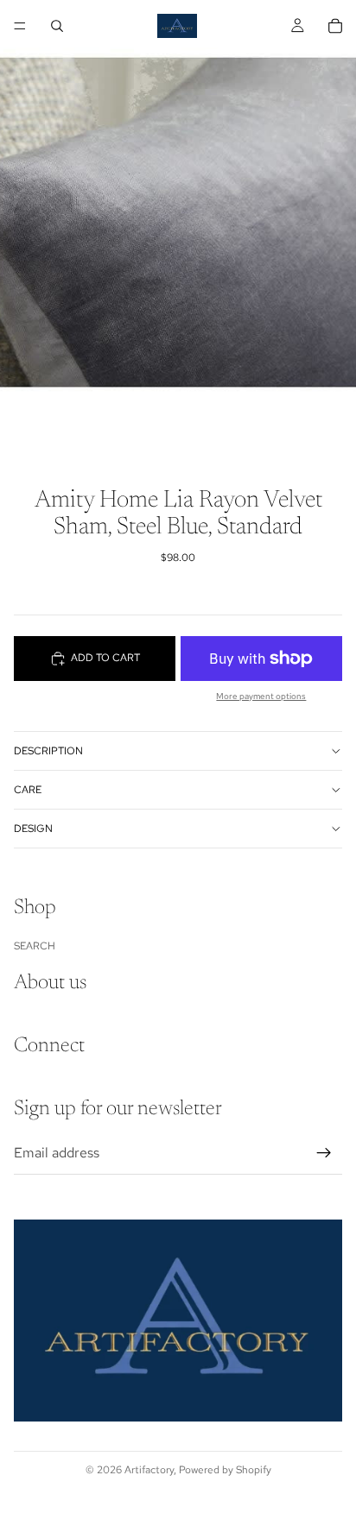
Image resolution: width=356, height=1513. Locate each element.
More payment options (261, 696)
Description (48, 751)
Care (27, 790)
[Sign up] (324, 1153)
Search (34, 946)
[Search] (57, 26)
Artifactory (149, 1470)
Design (33, 828)
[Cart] (335, 26)
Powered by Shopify (225, 1470)
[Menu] (20, 26)
